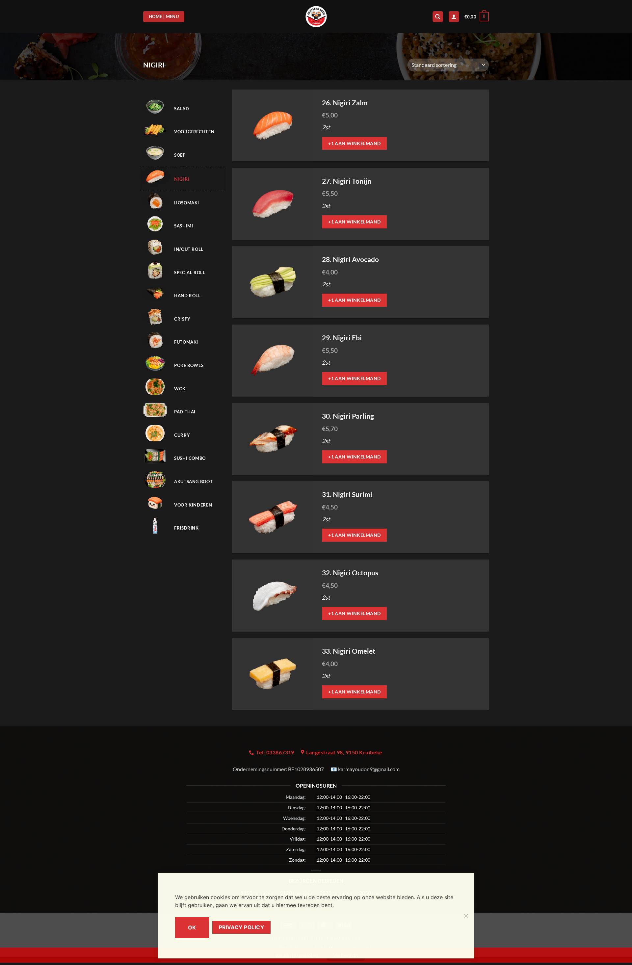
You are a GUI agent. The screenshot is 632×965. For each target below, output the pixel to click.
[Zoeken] (438, 16)
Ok (192, 927)
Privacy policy (241, 927)
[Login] (454, 16)
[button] (476, 17)
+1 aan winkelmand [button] (354, 143)
